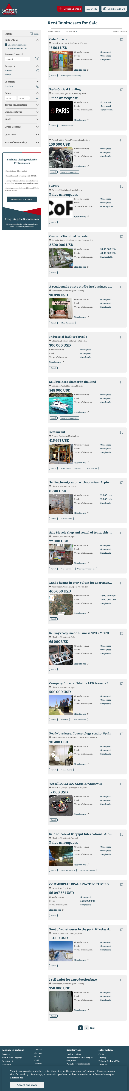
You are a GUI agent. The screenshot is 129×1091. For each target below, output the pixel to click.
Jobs (36, 1060)
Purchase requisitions (17, 48)
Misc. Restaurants (68, 870)
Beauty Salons (66, 518)
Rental (53, 75)
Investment (7, 1061)
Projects (38, 1063)
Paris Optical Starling (65, 89)
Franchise (6, 1064)
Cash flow (10, 134)
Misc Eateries (92, 468)
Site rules (102, 1064)
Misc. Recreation (67, 323)
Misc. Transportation (69, 172)
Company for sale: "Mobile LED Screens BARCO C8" (83, 683)
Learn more (16, 1077)
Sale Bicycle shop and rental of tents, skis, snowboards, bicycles (83, 532)
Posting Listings (74, 1054)
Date (56, 31)
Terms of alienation (16, 104)
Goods (37, 1056)
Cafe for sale (58, 39)
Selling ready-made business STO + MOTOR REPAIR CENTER (83, 633)
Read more (80, 69)
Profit (8, 118)
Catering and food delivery (71, 75)
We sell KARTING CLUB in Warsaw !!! (75, 783)
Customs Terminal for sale (68, 236)
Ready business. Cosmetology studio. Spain (80, 733)
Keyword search (14, 54)
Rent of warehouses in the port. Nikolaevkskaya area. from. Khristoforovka (83, 929)
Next (92, 1027)
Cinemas (64, 719)
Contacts (102, 1054)
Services (38, 1053)
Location (10, 81)
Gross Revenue (13, 126)
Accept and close (27, 1085)
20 (74, 31)
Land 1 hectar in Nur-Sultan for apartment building (83, 582)
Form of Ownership (16, 142)
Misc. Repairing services (86, 569)
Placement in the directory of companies (80, 1059)
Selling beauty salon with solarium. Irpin (79, 482)
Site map (102, 1057)
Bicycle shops (66, 569)
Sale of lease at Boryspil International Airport (82, 834)
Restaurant (57, 432)
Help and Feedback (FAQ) (109, 1061)
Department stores (87, 870)
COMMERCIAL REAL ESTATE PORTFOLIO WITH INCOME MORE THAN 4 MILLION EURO (83, 884)
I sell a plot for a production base (73, 979)
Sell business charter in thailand (72, 382)
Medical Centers (67, 125)
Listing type (11, 39)
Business (8, 70)
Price (8, 92)
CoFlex (54, 186)
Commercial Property (12, 1057)
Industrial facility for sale (68, 337)
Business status (13, 111)
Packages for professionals (78, 1063)
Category (10, 65)
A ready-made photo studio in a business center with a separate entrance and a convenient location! (83, 286)
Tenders (38, 1049)
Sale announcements (17, 44)
